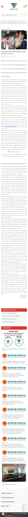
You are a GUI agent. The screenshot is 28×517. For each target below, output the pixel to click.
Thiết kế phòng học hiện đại (9, 319)
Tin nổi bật (6, 328)
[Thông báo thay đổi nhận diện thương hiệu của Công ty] (14, 338)
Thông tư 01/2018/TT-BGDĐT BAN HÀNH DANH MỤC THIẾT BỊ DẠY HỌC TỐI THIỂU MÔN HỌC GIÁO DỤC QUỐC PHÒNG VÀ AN (13, 460)
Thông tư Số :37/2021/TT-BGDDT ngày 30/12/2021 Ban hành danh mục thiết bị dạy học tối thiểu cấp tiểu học (13, 403)
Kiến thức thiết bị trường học (9, 313)
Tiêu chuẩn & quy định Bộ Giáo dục (11, 316)
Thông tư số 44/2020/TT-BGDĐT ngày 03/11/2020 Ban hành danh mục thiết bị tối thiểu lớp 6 (12, 389)
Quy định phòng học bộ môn (9, 484)
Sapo (21, 515)
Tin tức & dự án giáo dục (8, 321)
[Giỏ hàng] (24, 6)
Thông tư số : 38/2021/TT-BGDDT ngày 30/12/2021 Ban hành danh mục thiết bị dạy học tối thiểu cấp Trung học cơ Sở (13, 375)
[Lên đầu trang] (24, 512)
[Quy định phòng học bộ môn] (14, 473)
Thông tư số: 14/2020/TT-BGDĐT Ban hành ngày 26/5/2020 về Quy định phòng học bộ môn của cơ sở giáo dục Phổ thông (13, 417)
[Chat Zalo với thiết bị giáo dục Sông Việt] (24, 508)
